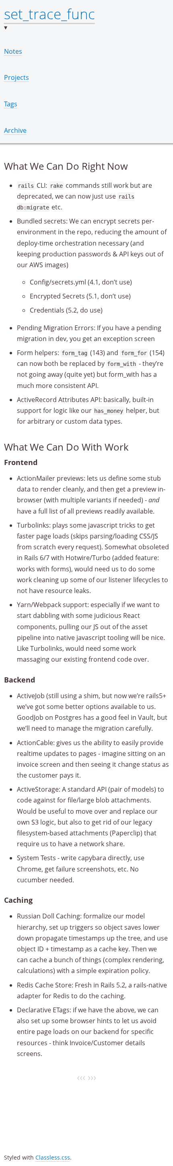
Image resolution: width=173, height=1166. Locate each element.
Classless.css (52, 1157)
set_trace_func (49, 13)
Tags (10, 104)
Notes (13, 51)
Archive (15, 130)
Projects (16, 77)
